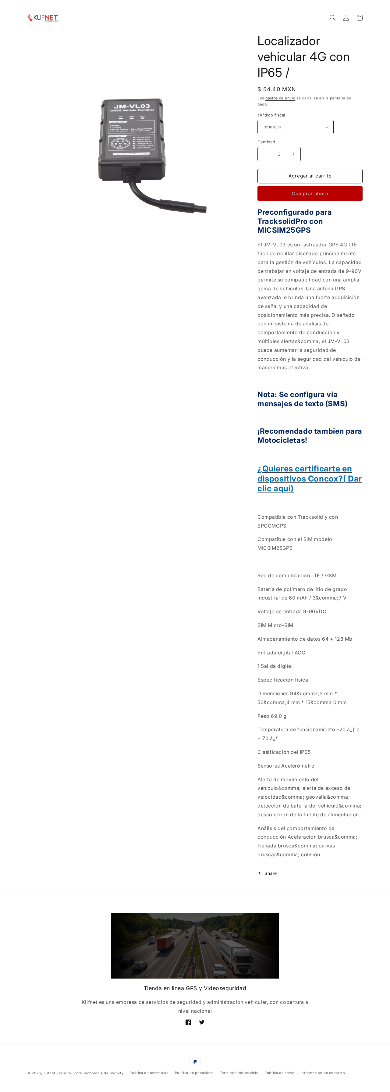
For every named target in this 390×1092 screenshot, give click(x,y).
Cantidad (266, 141)
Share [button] (270, 873)
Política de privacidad (194, 1073)
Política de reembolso (149, 1073)
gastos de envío (280, 98)
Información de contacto (323, 1073)
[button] (332, 17)
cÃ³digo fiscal (271, 115)
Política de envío (279, 1073)
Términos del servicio (239, 1073)
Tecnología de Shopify (103, 1073)
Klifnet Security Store (63, 1073)
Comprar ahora (310, 193)
